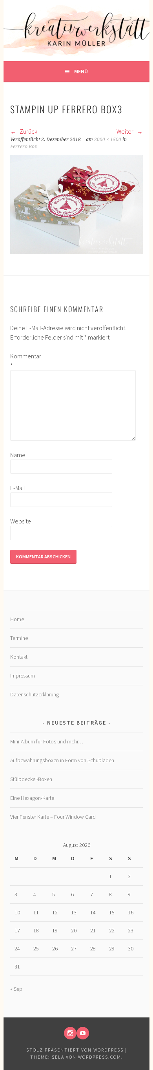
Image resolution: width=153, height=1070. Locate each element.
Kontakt (18, 656)
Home (17, 619)
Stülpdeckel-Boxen (31, 779)
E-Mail (17, 488)
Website (20, 521)
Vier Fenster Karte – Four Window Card (53, 816)
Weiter (126, 131)
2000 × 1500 (107, 139)
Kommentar (22, 360)
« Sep (16, 988)
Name (18, 455)
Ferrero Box (23, 146)
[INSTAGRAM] (70, 1033)
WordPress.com (99, 1057)
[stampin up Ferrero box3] (76, 252)
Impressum (22, 675)
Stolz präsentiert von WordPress (75, 1050)
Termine (19, 637)
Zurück (27, 131)
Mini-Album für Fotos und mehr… (46, 741)
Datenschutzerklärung (34, 694)
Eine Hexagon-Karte (32, 797)
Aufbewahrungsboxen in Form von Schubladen (62, 760)
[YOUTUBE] (82, 1033)
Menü (81, 71)
